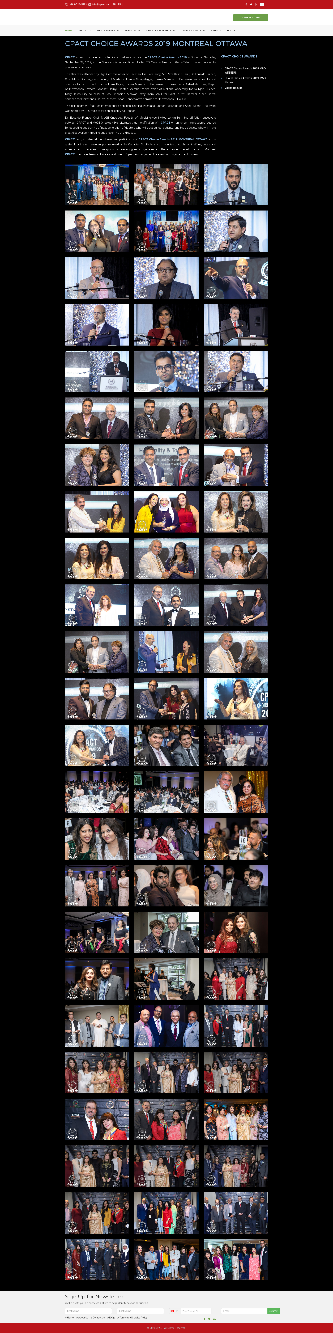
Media (231, 30)
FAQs (112, 1317)
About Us (83, 1317)
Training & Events (158, 30)
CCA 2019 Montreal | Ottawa (93, 197)
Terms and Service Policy (133, 1317)
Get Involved (106, 30)
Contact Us (99, 1317)
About (83, 30)
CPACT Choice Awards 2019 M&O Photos (245, 80)
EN (115, 4)
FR (120, 4)
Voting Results (233, 88)
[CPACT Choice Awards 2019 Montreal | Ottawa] (97, 184)
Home (68, 30)
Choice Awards (191, 30)
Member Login (251, 17)
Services (130, 30)
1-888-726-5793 (77, 4)
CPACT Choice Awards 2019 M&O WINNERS (245, 70)
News (214, 30)
